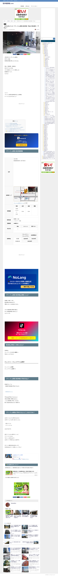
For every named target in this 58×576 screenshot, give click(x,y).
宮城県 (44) (46, 46)
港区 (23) (46, 60)
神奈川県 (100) (46, 124)
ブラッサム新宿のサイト (19, 203)
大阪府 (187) (46, 138)
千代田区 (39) (47, 104)
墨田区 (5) (46, 55)
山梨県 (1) (45, 129)
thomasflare (37, 29)
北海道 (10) (46, 45)
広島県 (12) (46, 144)
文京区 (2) (46, 61)
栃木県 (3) (45, 48)
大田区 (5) (46, 54)
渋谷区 (5, 523)
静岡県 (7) (45, 132)
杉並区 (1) (46, 103)
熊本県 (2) (45, 146)
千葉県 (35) (46, 52)
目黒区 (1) (46, 109)
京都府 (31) (46, 137)
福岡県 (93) (46, 145)
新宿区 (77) (46, 110)
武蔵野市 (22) (47, 59)
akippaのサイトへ (9, 391)
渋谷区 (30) (46, 66)
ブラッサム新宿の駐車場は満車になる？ (13, 124)
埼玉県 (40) (46, 51)
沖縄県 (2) (45, 150)
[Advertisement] (21, 82)
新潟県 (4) (45, 125)
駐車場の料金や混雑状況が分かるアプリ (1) (50, 157)
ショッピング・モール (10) (49, 115)
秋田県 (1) (45, 47)
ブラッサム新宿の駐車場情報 (11, 123)
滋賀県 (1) (45, 136)
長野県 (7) (45, 130)
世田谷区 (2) (47, 108)
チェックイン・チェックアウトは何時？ (15, 127)
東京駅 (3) (46, 62)
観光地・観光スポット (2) (49, 111)
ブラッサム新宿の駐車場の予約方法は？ (13, 128)
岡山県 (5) (45, 143)
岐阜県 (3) (45, 131)
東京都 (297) (46, 53)
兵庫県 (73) (46, 139)
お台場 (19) (46, 58)
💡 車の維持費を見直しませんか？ (12, 131)
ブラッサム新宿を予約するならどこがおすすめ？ (15, 129)
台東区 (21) (46, 102)
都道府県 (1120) (45, 44)
